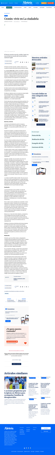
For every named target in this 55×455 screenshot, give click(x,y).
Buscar (16, 3)
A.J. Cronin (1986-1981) (9, 70)
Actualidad (21, 429)
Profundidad (35, 7)
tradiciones (31, 399)
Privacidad (42, 451)
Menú (3, 7)
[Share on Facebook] (20, 62)
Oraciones (8, 7)
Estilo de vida (22, 432)
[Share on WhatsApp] (28, 62)
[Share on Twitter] (24, 62)
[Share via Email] (26, 62)
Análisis (25, 7)
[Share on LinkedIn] (22, 62)
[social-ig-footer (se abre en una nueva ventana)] (30, 448)
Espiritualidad (42, 7)
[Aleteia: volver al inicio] (27, 2)
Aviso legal (32, 451)
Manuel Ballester (17, 21)
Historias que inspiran (18, 7)
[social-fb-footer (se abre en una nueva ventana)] (26, 448)
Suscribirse (46, 428)
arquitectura (44, 377)
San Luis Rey (31, 4)
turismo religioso (32, 377)
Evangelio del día (37, 143)
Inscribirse (8, 321)
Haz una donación (20, 451)
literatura (6, 293)
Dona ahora (50, 3)
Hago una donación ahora (11, 341)
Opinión (30, 7)
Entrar (20, 359)
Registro (43, 3)
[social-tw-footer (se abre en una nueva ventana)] (28, 448)
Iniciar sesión (38, 3)
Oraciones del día (37, 147)
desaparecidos (7, 377)
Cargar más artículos (40, 86)
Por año (34, 429)
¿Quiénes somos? (27, 451)
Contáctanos (37, 451)
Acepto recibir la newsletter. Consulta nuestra (12, 318)
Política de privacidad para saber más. (12, 318)
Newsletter (28, 429)
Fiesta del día (36, 135)
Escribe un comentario (16, 363)
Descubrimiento (49, 7)
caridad (43, 398)
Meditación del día (38, 139)
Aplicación (28, 431)
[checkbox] (32, 161)
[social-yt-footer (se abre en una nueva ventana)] (24, 448)
